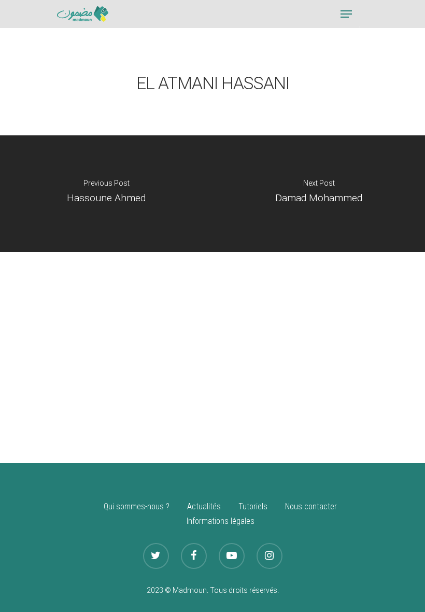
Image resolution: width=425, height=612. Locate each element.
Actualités (204, 506)
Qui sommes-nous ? (136, 506)
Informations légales (220, 521)
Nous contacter (311, 506)
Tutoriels (252, 506)
